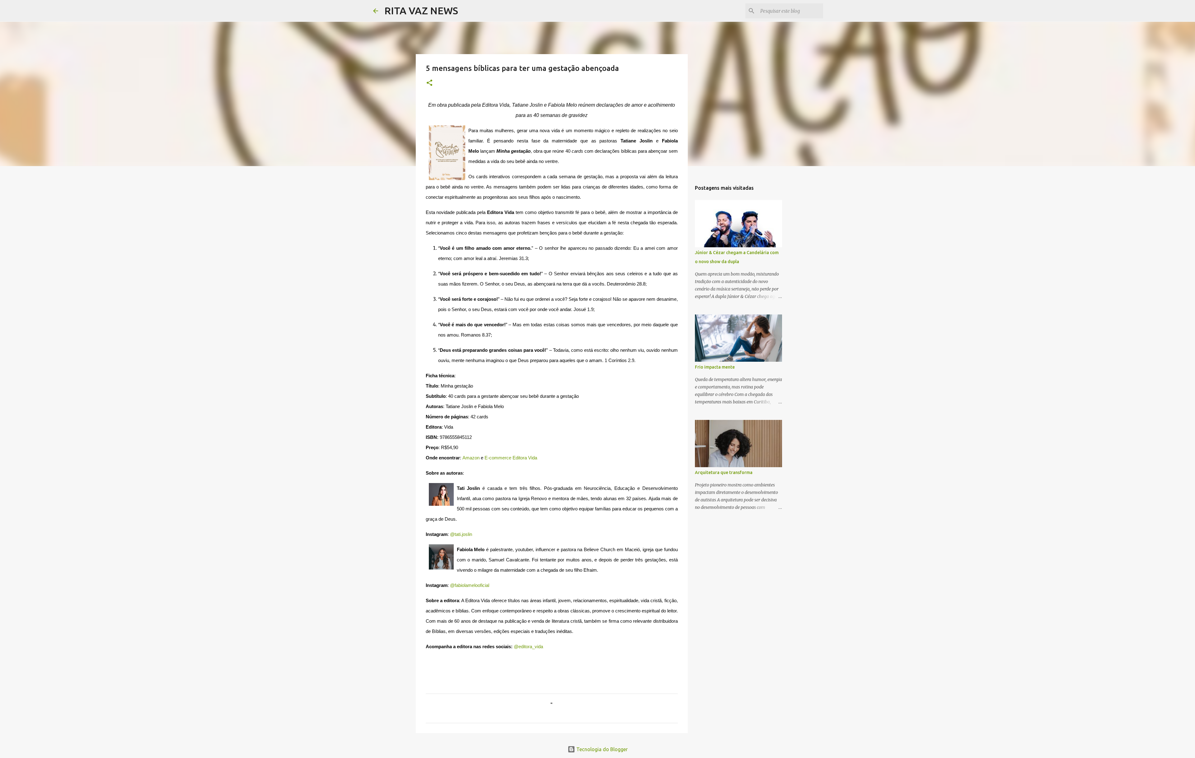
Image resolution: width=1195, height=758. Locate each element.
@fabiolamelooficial (469, 585)
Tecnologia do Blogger (601, 749)
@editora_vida (528, 646)
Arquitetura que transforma (723, 472)
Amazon (471, 457)
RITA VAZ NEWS (421, 10)
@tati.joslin (461, 534)
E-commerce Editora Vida (511, 457)
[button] (429, 83)
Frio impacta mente (715, 367)
